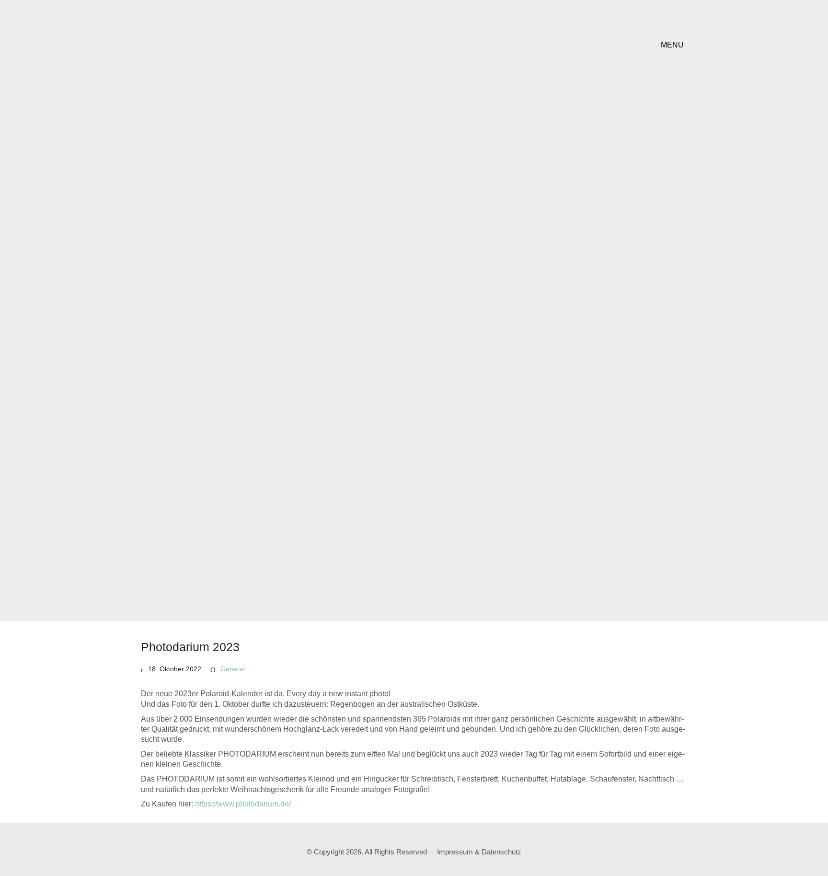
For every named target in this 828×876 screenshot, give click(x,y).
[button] (674, 45)
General (232, 669)
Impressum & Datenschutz (479, 852)
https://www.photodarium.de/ (243, 804)
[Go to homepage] (201, 45)
